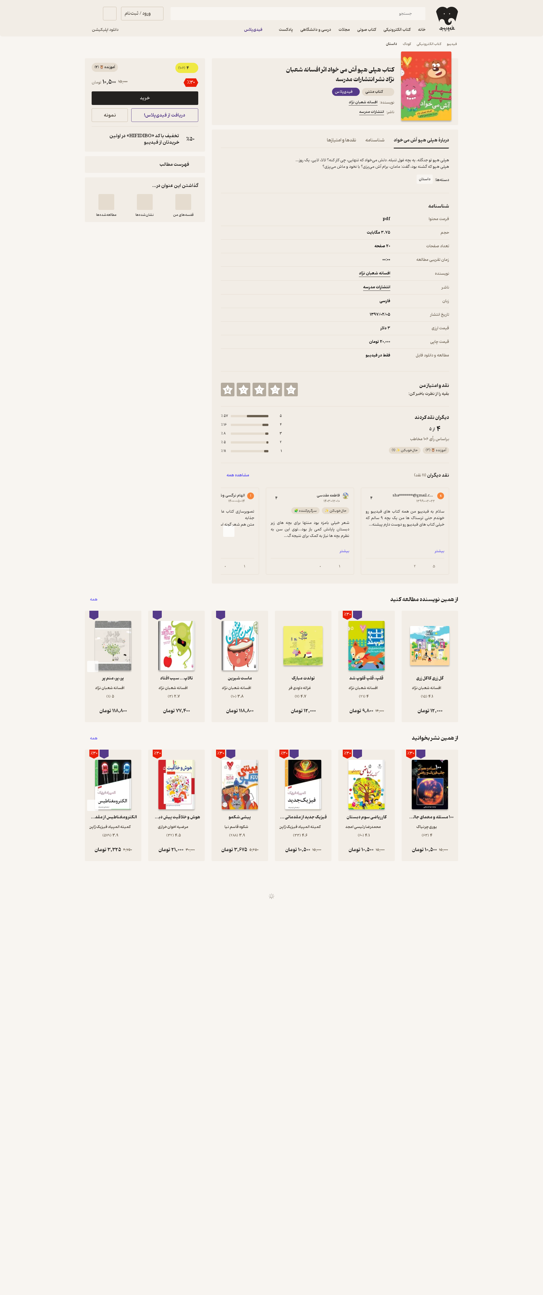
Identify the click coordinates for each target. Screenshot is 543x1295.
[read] (106, 202)
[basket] (110, 13)
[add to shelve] (183, 202)
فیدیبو (452, 44)
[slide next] (228, 531)
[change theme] (91, 13)
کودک (407, 44)
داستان (391, 44)
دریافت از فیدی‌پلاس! (164, 115)
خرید (145, 98)
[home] (446, 19)
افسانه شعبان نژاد (363, 102)
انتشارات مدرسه (371, 112)
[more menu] (224, 113)
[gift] (251, 113)
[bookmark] (238, 113)
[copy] (97, 139)
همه (94, 599)
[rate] (291, 389)
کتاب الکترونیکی (429, 44)
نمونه (110, 115)
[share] (265, 113)
